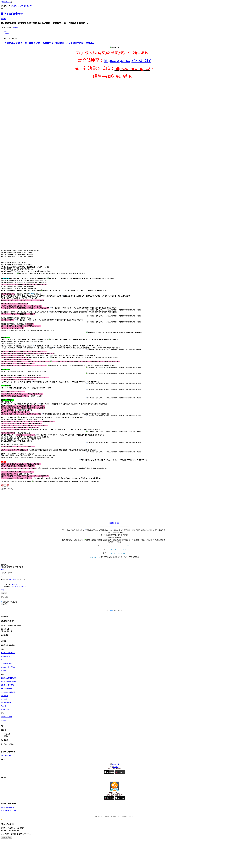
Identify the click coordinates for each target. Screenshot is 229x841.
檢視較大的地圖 (114, 523)
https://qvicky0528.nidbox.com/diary (117, 553)
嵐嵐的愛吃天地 (6, 702)
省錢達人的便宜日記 (7, 685)
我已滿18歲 (4, 837)
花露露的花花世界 (6, 717)
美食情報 (15, 27)
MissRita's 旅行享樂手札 (8, 692)
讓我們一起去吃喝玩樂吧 (8, 678)
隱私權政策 (124, 816)
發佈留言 (3, 604)
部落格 (6, 33)
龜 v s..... (3, 660)
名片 (5, 35)
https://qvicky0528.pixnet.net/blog (117, 549)
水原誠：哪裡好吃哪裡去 (8, 681)
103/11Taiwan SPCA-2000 (8, 810)
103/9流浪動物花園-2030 (8, 807)
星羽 (2, 569)
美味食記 (15, 584)
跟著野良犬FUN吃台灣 (8, 653)
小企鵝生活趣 (5, 709)
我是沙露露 (4, 696)
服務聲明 (131, 816)
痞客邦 (11, 579)
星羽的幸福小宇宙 (12, 13)
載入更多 (3, 593)
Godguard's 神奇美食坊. (8, 667)
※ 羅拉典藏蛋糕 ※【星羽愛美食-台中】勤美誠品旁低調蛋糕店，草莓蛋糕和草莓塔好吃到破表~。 (50, 43)
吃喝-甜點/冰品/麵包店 (19, 586)
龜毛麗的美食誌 (6, 656)
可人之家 (3, 706)
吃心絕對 (3, 720)
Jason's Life (4, 699)
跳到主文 (3, 19)
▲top (2, 589)
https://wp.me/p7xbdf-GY (127, 60)
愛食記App (116, 767)
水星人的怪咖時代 (6, 688)
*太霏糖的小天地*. (7, 663)
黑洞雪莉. (4, 671)
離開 (10, 837)
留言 (14, 579)
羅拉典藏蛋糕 (5, 485)
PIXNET (101, 816)
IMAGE (31, 294)
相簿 (5, 31)
